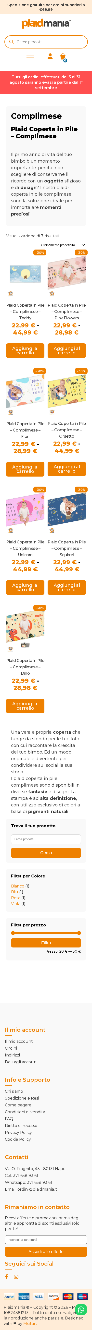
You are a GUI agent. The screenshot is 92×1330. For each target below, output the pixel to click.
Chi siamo (14, 1091)
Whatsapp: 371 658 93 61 (28, 1182)
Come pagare (18, 1105)
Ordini (11, 1048)
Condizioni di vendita (25, 1112)
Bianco (17, 886)
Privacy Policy (18, 1132)
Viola (15, 903)
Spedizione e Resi (22, 1098)
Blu (14, 892)
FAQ (9, 1118)
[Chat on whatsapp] (81, 1309)
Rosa (15, 898)
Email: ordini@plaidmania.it (31, 1189)
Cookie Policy (18, 1139)
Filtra (46, 942)
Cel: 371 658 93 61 (21, 1175)
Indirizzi (12, 1055)
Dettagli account (21, 1062)
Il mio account (19, 1041)
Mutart (30, 1323)
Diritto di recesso (21, 1125)
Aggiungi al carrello (25, 351)
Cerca (46, 852)
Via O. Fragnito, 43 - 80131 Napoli (36, 1168)
